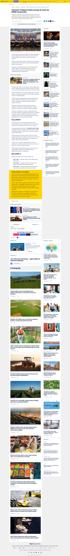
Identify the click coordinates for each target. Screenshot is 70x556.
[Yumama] (49, 548)
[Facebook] (31, 553)
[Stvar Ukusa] (54, 548)
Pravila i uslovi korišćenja (37, 550)
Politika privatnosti (45, 550)
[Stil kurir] (29, 548)
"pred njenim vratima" (32, 125)
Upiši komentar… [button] (17, 263)
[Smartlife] (40, 548)
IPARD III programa (35, 61)
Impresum (21, 550)
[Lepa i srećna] (36, 548)
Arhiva (49, 550)
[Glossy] (33, 548)
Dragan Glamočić (21, 228)
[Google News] (41, 553)
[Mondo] (15, 548)
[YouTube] (36, 553)
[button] (39, 21)
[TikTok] (39, 553)
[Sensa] (45, 548)
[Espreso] (23, 548)
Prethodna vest (16, 224)
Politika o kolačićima (29, 550)
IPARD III (15, 228)
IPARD (12, 228)
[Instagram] (29, 553)
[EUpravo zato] (4, 1)
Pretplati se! (30, 251)
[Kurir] (20, 548)
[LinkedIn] (34, 553)
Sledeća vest (35, 224)
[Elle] (27, 548)
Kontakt (24, 550)
